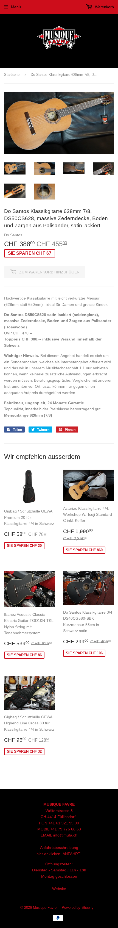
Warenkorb (104, 7)
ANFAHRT (71, 854)
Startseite (11, 75)
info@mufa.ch (65, 835)
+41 (54, 829)
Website (59, 889)
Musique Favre (45, 907)
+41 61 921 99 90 (63, 823)
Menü (16, 7)
